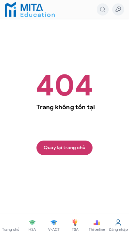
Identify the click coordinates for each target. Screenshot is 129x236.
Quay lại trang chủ (65, 148)
